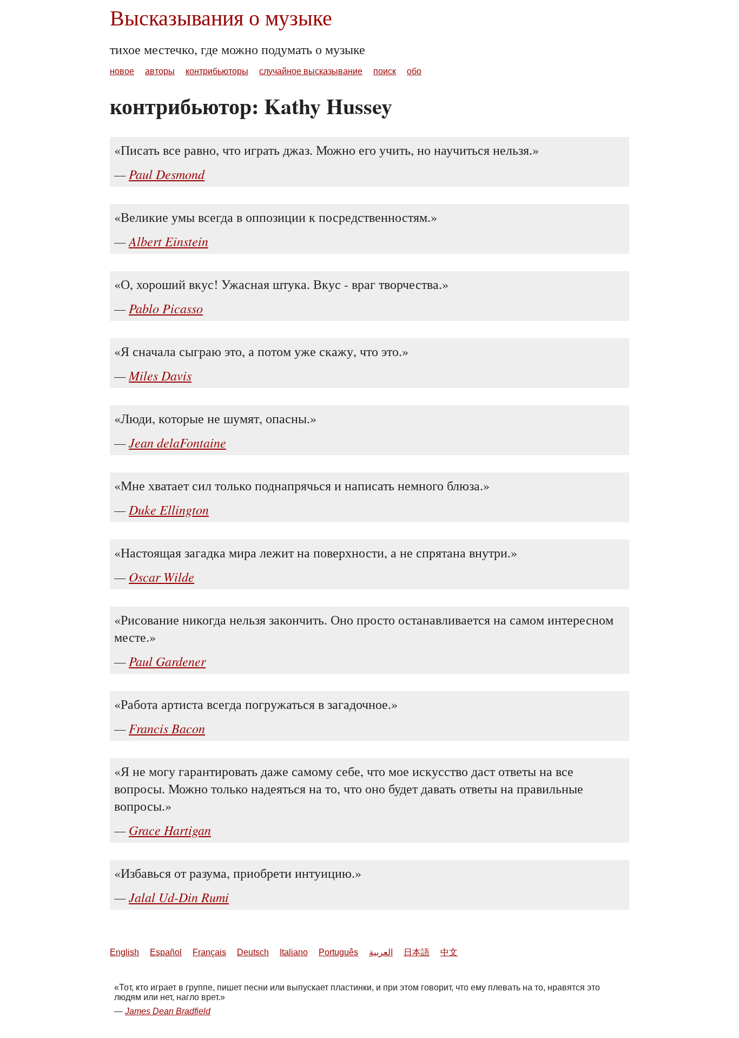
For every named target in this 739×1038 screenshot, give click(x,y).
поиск (384, 71)
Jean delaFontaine (177, 442)
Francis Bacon (167, 728)
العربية (381, 952)
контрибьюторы (217, 71)
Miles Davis (160, 375)
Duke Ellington (169, 509)
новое (122, 71)
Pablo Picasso (166, 308)
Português (338, 952)
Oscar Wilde (161, 576)
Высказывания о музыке (221, 17)
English (124, 952)
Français (209, 952)
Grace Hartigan (170, 829)
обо (414, 71)
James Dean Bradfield (167, 1011)
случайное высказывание (310, 71)
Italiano (294, 952)
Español (166, 952)
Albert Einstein (168, 240)
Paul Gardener (167, 660)
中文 (449, 952)
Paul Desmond (166, 173)
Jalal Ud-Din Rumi (179, 896)
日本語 (417, 952)
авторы (160, 71)
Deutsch (253, 952)
